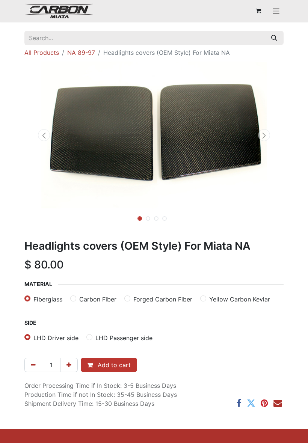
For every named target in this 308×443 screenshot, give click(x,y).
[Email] (277, 403)
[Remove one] (33, 365)
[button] (43, 135)
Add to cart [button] (113, 365)
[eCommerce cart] (258, 11)
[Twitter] (251, 403)
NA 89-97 (81, 52)
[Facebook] (239, 403)
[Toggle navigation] (276, 11)
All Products (41, 52)
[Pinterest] (264, 403)
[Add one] (69, 365)
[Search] (274, 38)
